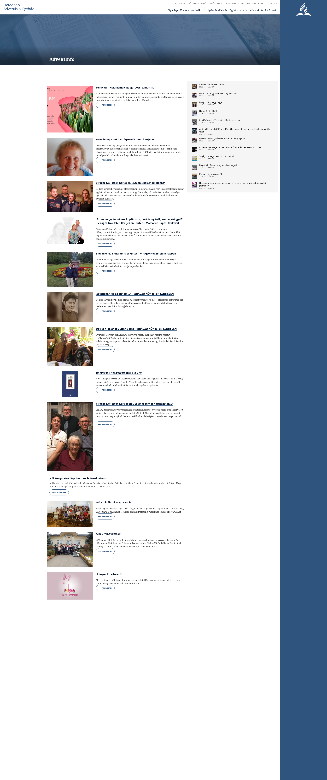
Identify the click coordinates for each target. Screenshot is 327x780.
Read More (107, 105)
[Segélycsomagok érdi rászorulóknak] (194, 158)
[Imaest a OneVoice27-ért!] (194, 86)
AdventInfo (256, 10)
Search (263, 3)
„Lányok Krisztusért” (109, 574)
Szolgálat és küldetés (215, 10)
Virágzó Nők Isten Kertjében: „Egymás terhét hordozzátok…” (134, 403)
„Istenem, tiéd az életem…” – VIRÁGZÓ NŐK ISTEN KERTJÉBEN (135, 293)
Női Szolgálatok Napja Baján (114, 502)
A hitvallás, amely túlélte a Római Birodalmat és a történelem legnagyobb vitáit (234, 130)
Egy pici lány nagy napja (210, 102)
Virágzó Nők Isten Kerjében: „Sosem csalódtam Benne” (130, 183)
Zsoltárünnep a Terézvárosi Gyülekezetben (220, 120)
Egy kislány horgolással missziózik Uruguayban (222, 138)
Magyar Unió (199, 3)
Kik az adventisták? (191, 10)
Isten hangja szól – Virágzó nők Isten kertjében (125, 139)
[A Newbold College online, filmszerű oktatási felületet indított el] (194, 149)
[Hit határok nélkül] (194, 113)
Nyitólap (173, 10)
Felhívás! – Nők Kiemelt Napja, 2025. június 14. (125, 87)
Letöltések (270, 10)
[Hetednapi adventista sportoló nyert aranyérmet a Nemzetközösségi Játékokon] (194, 184)
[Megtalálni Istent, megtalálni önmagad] (194, 167)
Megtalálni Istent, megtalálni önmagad (218, 165)
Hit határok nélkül (208, 111)
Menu (274, 3)
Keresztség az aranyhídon (211, 174)
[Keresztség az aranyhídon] (194, 176)
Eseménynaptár (216, 3)
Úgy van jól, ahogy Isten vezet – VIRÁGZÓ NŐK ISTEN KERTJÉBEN (136, 328)
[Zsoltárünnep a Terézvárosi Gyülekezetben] (194, 122)
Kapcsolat (251, 3)
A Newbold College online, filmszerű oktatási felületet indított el (230, 147)
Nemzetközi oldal (234, 3)
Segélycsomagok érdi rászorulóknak (217, 156)
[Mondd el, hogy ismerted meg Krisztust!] (194, 95)
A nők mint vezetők (108, 534)
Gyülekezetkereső (182, 3)
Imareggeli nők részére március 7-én (119, 372)
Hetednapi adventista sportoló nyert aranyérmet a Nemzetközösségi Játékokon (232, 184)
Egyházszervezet (239, 10)
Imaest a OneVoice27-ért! (211, 84)
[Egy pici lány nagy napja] (194, 104)
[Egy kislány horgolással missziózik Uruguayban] (194, 140)
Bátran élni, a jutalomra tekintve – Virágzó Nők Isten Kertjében (136, 253)
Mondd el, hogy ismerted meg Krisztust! (218, 93)
